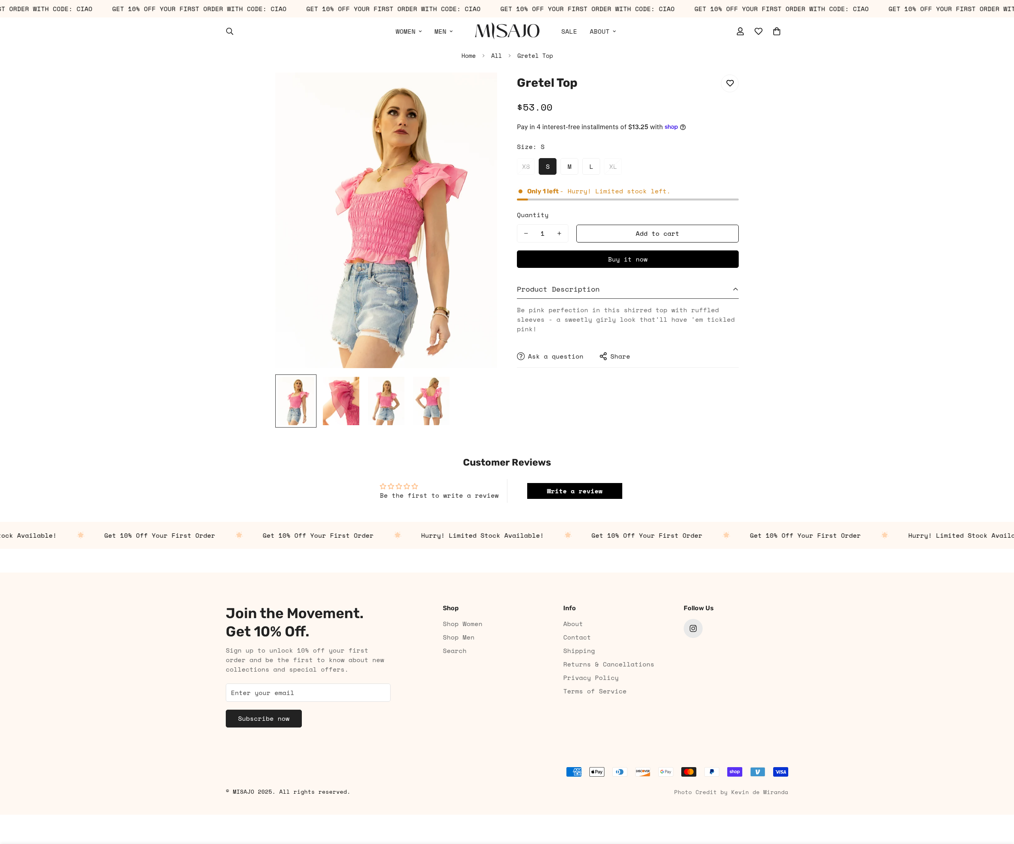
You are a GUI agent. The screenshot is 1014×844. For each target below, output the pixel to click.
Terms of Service (595, 691)
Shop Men (459, 637)
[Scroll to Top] (998, 801)
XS (526, 166)
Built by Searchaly (507, 812)
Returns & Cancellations (608, 664)
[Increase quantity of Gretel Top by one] (559, 233)
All (496, 55)
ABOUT (600, 31)
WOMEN (406, 31)
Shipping (579, 650)
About (573, 623)
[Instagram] (693, 628)
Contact (577, 637)
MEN (440, 31)
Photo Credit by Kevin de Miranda (731, 792)
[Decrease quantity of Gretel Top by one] (526, 233)
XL (613, 166)
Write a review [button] (574, 491)
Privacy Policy (591, 677)
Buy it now (628, 259)
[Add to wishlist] (730, 83)
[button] (777, 31)
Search (455, 650)
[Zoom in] (480, 89)
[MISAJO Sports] (507, 31)
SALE (569, 31)
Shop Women (462, 623)
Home (468, 55)
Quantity (533, 215)
